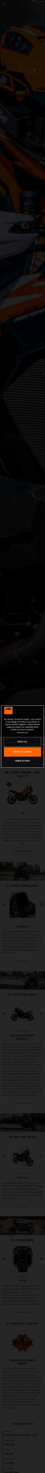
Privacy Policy (20, 732)
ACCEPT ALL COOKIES (22, 752)
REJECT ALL (22, 742)
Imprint (26, 732)
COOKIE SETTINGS (22, 761)
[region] (22, 736)
